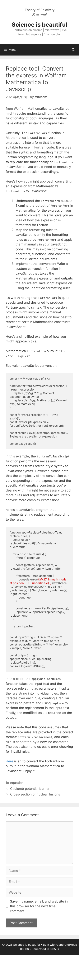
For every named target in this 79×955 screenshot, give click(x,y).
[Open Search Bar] (73, 50)
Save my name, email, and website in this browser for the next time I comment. (39, 906)
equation (17, 783)
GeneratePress (66, 944)
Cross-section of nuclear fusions (35, 794)
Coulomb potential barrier (29, 789)
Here (10, 761)
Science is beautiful (39, 24)
